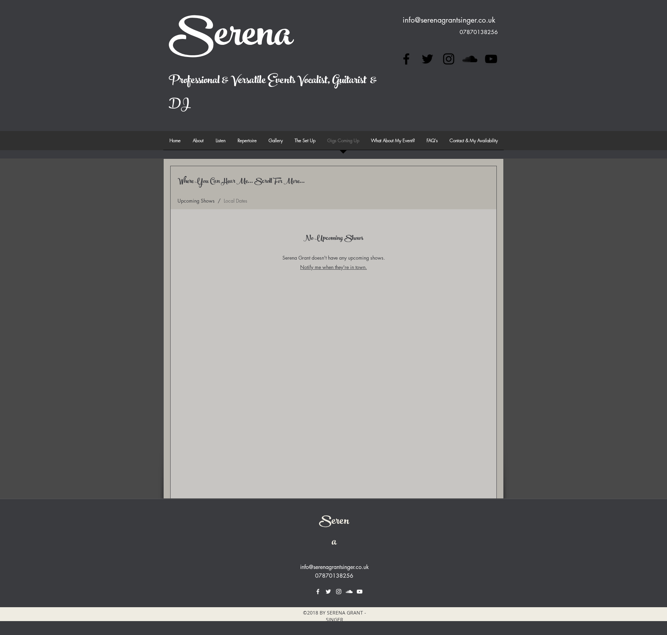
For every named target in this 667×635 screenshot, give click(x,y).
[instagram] (448, 58)
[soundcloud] (469, 58)
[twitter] (427, 58)
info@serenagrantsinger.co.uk (449, 20)
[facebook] (406, 58)
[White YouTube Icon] (359, 591)
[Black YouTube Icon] (491, 58)
